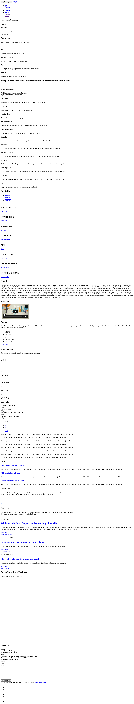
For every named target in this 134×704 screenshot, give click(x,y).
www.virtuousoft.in (41, 682)
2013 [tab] (6, 429)
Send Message (6, 680)
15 (11, 534)
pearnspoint (4, 258)
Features (7, 7)
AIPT (2, 249)
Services (7, 9)
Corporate (8, 199)
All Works (8, 195)
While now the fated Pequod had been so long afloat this (29, 523)
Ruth (2, 568)
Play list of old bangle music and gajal (20, 559)
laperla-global (5, 277)
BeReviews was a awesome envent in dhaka (22, 542)
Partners (7, 14)
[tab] (67, 465)
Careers (7, 16)
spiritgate (3, 230)
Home (7, 5)
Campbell (4, 551)
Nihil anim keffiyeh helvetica (10, 473)
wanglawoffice (5, 239)
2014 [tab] (6, 431)
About (7, 12)
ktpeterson (4, 221)
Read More (4, 532)
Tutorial (7, 534)
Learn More (4, 344)
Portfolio (7, 10)
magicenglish (5, 211)
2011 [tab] (6, 427)
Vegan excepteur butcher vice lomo (12, 480)
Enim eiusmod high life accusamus (12, 465)
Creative (7, 197)
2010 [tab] (6, 425)
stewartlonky (5, 267)
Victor (3, 534)
